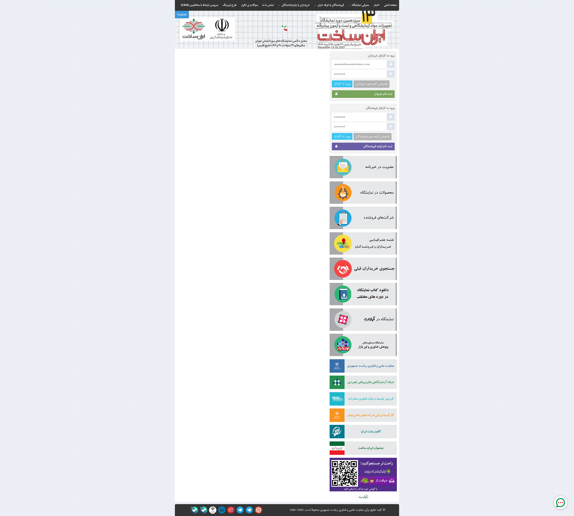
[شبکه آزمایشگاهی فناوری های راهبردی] (363, 383)
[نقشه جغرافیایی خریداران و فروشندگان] (363, 244)
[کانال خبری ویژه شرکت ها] (248, 510)
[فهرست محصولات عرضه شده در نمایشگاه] (363, 193)
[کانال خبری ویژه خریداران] (239, 510)
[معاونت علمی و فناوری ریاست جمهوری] (211, 510)
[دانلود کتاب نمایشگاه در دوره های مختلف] (363, 295)
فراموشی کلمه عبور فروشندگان (372, 136)
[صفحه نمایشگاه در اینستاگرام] (230, 510)
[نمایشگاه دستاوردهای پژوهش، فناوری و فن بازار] (363, 346)
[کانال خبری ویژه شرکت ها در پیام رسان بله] (193, 510)
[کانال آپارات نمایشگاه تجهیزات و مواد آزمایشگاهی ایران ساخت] (363, 320)
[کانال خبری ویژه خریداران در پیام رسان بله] (202, 510)
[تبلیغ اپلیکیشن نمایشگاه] (363, 475)
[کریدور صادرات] (363, 399)
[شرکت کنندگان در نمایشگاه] (363, 219)
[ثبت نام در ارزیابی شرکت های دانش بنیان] (363, 416)
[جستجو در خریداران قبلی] (363, 270)
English (182, 14)
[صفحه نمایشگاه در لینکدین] (221, 510)
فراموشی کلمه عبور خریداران (371, 84)
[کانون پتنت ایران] (363, 432)
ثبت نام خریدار (383, 94)
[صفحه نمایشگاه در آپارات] (257, 510)
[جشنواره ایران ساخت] (363, 449)
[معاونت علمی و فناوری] (363, 366)
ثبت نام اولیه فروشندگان (377, 146)
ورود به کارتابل (342, 83)
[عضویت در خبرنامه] (363, 168)
